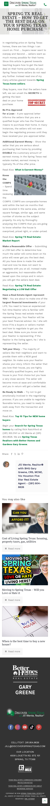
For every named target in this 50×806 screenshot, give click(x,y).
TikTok (32, 727)
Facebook (11, 727)
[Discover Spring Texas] (23, 4)
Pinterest (39, 727)
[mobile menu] (6, 4)
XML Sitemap (30, 799)
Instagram (18, 727)
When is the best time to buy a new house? (23, 642)
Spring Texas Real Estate (31, 793)
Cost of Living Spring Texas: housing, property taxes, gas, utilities (25, 540)
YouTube (25, 727)
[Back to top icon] (44, 800)
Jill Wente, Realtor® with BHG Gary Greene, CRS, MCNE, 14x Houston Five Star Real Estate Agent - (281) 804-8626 (30, 476)
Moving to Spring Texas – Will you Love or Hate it (23, 591)
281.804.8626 (32, 742)
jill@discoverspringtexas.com (25, 746)
